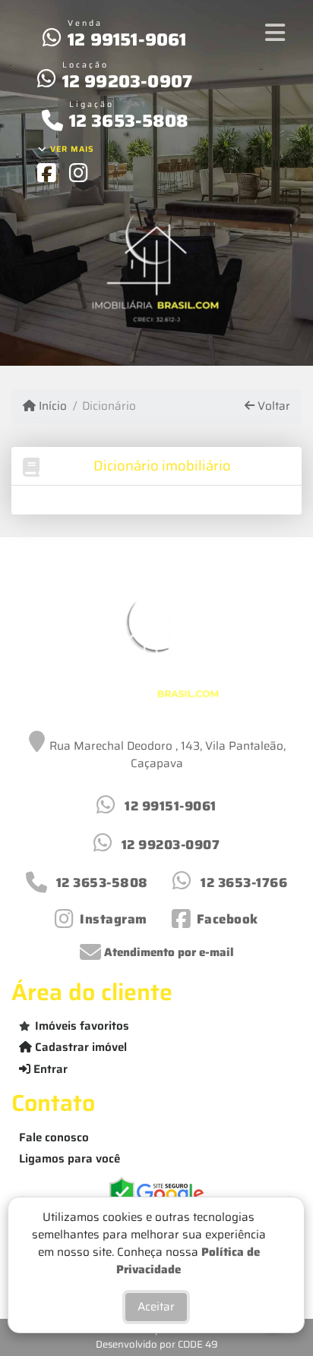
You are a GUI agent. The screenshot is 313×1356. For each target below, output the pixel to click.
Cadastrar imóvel (79, 1047)
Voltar (272, 406)
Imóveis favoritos (82, 1026)
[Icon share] (46, 172)
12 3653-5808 (128, 120)
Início (51, 406)
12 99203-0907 (127, 81)
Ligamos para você (69, 1159)
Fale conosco (54, 1137)
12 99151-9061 (127, 39)
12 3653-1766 (244, 882)
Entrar (49, 1069)
